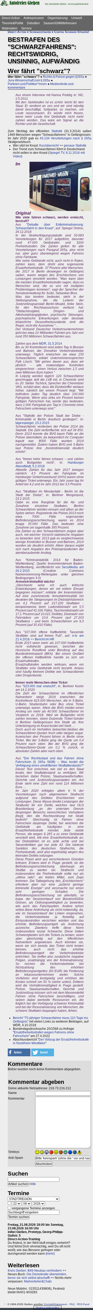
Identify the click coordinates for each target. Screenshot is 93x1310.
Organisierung (58, 18)
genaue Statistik (75, 145)
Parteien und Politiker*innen (27, 84)
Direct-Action (11, 18)
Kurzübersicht (49, 145)
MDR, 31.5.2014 (50, 343)
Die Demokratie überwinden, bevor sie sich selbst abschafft (37, 1276)
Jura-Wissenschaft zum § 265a (29, 80)
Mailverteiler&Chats (38, 1281)
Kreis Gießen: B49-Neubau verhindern (35, 1270)
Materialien (10, 28)
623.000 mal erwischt (39, 686)
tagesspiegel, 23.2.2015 (32, 423)
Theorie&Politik (12, 23)
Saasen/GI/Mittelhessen (60, 23)
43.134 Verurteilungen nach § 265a (65, 138)
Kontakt (48, 1304)
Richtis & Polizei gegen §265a (63, 77)
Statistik (56, 131)
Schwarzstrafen (40, 32)
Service (26, 28)
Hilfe (32, 1184)
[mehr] (50, 1253)
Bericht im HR (44, 639)
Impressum (60, 1304)
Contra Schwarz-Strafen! (71, 32)
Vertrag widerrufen (47, 1307)
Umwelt (76, 18)
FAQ (72, 1304)
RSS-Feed (83, 1304)
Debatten (33, 23)
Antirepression (34, 18)
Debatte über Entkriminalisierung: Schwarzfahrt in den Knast (50, 226)
